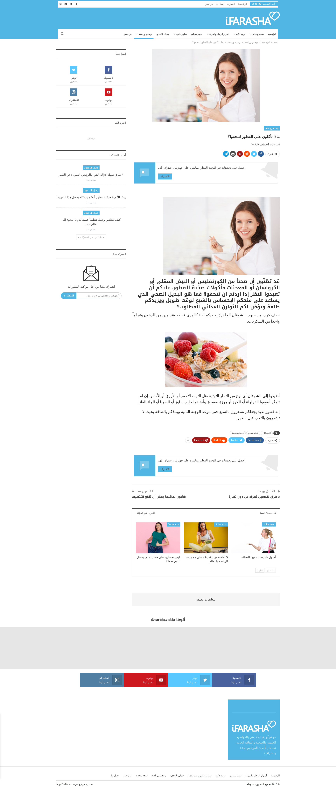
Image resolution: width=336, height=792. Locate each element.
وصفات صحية (238, 433)
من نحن (209, 4)
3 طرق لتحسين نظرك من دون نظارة (254, 496)
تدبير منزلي (196, 34)
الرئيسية (242, 4)
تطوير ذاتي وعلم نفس (200, 775)
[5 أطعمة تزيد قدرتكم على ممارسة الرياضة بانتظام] (206, 537)
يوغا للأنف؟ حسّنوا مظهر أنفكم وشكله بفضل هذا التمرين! (91, 197)
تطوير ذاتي (181, 34)
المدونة (231, 4)
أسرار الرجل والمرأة (219, 34)
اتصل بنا (220, 4)
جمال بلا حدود (162, 34)
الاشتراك (165, 176)
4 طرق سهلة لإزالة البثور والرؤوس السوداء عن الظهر (91, 174)
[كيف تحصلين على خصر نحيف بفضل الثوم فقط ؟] (158, 537)
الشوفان (267, 433)
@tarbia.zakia (163, 619)
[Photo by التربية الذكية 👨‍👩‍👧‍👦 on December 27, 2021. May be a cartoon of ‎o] (63, 648)
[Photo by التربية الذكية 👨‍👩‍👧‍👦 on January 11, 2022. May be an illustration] (315, 648)
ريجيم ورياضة (145, 34)
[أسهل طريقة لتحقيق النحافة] (253, 537)
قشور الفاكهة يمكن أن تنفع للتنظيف (159, 496)
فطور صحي (253, 433)
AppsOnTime (63, 784)
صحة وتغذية (258, 34)
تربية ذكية (240, 34)
